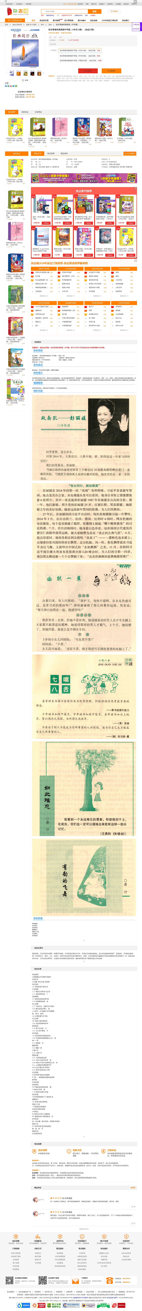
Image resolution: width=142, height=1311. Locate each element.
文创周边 (38, 112)
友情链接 (79, 1292)
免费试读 (104, 1259)
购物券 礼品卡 (104, 1253)
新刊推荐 (56, 20)
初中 (42, 24)
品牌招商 (69, 1292)
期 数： (35, 162)
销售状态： (70, 167)
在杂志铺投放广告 (25, 1292)
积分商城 (19, 4)
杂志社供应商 (126, 1253)
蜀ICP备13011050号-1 (16, 1298)
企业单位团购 (126, 1259)
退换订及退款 (82, 1259)
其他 (50, 24)
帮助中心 (134, 4)
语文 (117, 167)
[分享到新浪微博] (11, 86)
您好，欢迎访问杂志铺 (70, 4)
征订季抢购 (68, 20)
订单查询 (82, 1253)
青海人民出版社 (114, 164)
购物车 (115, 11)
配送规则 (60, 1253)
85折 (23, 405)
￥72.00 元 (75, 40)
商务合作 (126, 1256)
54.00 (120, 255)
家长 (43, 167)
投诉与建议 (82, 1269)
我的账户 (102, 4)
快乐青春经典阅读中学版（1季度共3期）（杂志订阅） (81, 60)
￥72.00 (61, 40)
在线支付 (38, 1253)
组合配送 (60, 1263)
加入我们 (104, 1266)
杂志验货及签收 (60, 1266)
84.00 (99, 223)
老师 (47, 167)
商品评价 (64, 153)
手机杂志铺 (9, 4)
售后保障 (50, 153)
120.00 (57, 223)
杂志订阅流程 (16, 1253)
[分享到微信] (16, 86)
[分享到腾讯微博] (14, 86)
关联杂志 (25, 112)
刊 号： (70, 162)
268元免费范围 (60, 1256)
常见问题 (16, 1266)
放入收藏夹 (88, 71)
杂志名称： (35, 159)
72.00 (57, 255)
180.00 (78, 223)
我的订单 (94, 4)
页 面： (35, 164)
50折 (23, 142)
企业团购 (118, 4)
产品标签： (105, 167)
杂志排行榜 (44, 20)
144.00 (78, 255)
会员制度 (16, 1259)
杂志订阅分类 (17, 24)
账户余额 (16, 1263)
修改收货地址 (82, 1266)
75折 (45, 146)
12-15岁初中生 (54, 167)
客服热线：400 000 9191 (127, 1292)
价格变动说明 (82, 1256)
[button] (43, 73)
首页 (33, 20)
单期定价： (105, 159)
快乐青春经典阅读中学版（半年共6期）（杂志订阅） (80, 56)
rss (75, 1295)
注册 (87, 4)
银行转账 (38, 1256)
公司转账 (38, 1263)
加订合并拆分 (82, 1263)
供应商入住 (48, 1292)
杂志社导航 (90, 1292)
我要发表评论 (84, 1229)
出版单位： (105, 164)
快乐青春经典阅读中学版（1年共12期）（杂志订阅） (80, 50)
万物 (58, 15)
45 (134, 1207)
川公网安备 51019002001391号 (61, 1298)
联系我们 (38, 1292)
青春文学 (129, 167)
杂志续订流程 (16, 1256)
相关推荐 (11, 112)
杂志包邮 (93, 20)
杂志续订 (126, 4)
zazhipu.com (57, 1301)
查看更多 (43, 296)
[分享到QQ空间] (8, 86)
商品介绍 (37, 153)
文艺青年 (122, 167)
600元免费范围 (60, 1259)
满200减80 (82, 20)
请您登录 (80, 4)
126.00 (120, 223)
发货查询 (110, 4)
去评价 (133, 1188)
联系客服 (16, 1269)
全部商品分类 (16, 20)
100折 (112, 142)
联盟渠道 (59, 1292)
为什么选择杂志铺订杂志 (106, 1292)
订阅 (78, 1295)
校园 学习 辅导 (31, 24)
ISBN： (104, 162)
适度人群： (35, 167)
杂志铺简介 (11, 1292)
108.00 (36, 223)
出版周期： (70, 159)
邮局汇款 (38, 1259)
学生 (40, 167)
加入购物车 (111, 71)
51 (134, 1223)
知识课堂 (28, 4)
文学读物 (112, 167)
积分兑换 (104, 1256)
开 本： (70, 164)
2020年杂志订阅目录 (110, 20)
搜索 (95, 11)
